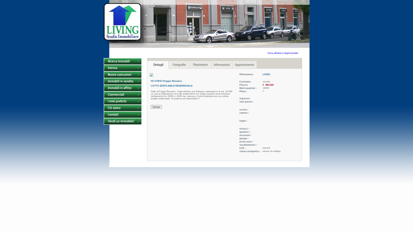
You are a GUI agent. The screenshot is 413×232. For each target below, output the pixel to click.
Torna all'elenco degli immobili (282, 53)
